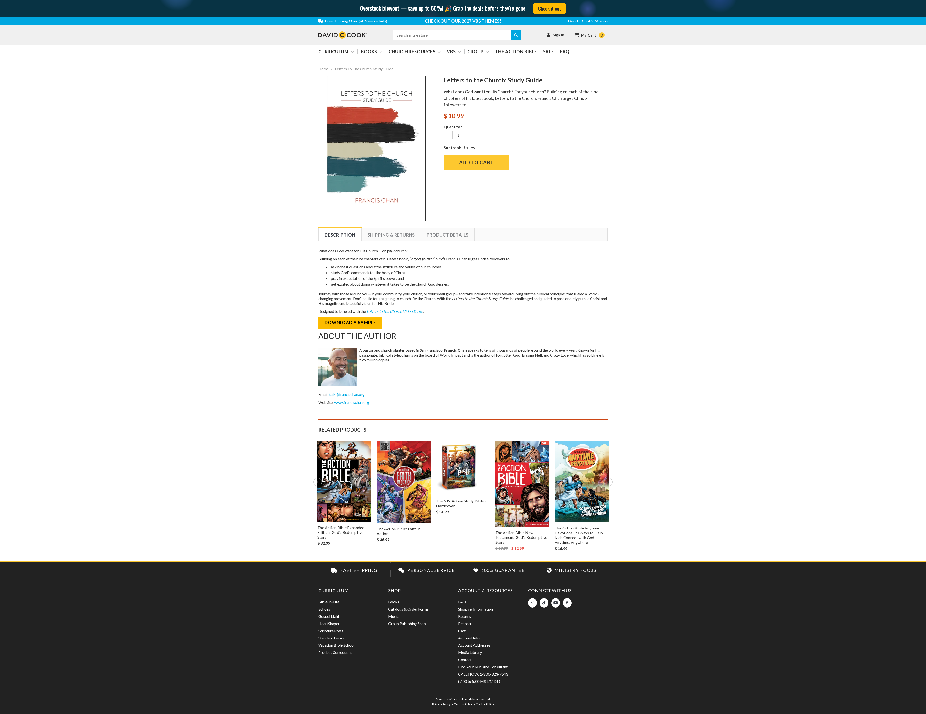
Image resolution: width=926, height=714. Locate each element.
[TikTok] (544, 603)
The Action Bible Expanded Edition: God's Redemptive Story (340, 532)
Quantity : (453, 126)
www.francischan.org (351, 402)
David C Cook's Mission (588, 21)
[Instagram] (532, 603)
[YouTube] (555, 603)
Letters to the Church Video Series (395, 311)
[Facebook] (567, 603)
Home (323, 69)
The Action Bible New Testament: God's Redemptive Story (521, 537)
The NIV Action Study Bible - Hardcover (461, 503)
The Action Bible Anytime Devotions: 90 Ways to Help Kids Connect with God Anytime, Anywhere (579, 535)
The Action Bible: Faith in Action (398, 531)
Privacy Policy (441, 704)
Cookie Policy (485, 704)
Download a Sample (350, 322)
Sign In (558, 35)
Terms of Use (463, 704)
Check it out (549, 8)
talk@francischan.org (347, 394)
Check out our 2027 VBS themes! (463, 21)
